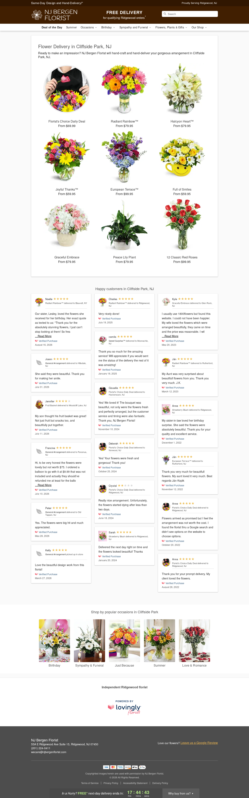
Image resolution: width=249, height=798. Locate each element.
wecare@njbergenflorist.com (48, 752)
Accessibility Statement (135, 783)
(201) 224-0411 (40, 748)
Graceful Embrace (180, 302)
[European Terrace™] (166, 460)
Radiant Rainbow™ (54, 302)
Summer (71, 27)
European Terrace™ (181, 460)
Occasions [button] (88, 27)
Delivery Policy (160, 783)
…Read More (43, 336)
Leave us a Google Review (199, 743)
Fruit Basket (51, 405)
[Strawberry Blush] (102, 536)
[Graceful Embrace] (166, 302)
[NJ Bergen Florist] (59, 15)
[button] (238, 781)
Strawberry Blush (117, 536)
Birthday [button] (106, 27)
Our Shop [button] (198, 27)
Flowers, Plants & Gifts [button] (170, 27)
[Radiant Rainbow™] (39, 302)
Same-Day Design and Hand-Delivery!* (57, 3)
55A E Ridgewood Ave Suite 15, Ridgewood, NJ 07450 (64, 744)
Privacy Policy (110, 783)
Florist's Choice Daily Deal (121, 391)
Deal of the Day (52, 27)
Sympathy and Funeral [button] (134, 27)
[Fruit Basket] (39, 404)
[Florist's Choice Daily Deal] (102, 391)
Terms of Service (90, 783)
